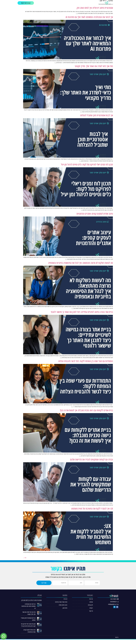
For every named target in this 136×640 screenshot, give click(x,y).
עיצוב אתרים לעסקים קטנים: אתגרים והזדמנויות (95, 213)
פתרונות (86, 3)
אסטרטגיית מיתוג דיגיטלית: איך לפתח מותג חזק (95, 7)
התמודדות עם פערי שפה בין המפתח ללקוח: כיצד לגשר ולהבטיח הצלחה (85, 361)
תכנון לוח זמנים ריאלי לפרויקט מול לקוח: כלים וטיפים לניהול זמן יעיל (87, 164)
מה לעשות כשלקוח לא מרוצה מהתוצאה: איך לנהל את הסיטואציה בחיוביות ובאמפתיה (80, 262)
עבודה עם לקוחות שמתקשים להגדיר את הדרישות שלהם (91, 459)
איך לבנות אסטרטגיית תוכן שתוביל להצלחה (96, 115)
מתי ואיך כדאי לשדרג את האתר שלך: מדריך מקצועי (94, 66)
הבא (24, 557)
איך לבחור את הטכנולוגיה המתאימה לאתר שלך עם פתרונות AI (89, 17)
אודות (93, 3)
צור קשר (69, 3)
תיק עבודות (77, 3)
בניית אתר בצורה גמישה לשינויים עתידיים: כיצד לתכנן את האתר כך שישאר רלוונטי (82, 312)
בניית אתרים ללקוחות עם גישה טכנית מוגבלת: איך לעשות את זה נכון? (86, 410)
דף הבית (99, 3)
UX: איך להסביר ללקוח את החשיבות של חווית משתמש (92, 508)
